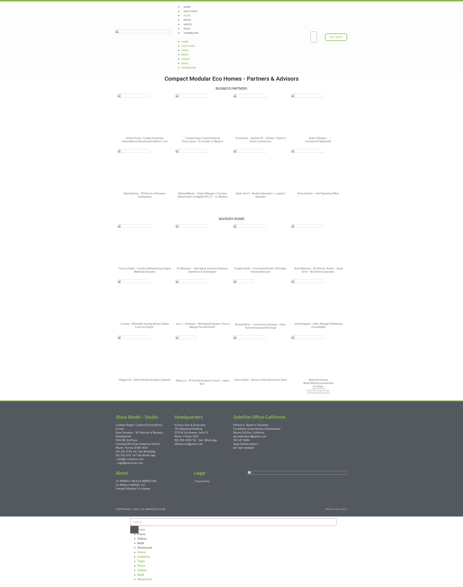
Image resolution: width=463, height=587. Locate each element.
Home (187, 6)
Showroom (191, 32)
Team (187, 15)
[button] (240, 37)
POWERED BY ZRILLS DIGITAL (336, 509)
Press (187, 19)
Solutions (190, 11)
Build (187, 28)
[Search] (134, 529)
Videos (188, 24)
